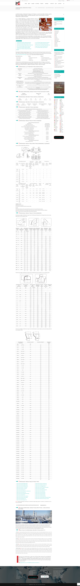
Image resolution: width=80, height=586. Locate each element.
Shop (41, 584)
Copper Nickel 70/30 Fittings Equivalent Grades (24, 43)
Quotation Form (34, 562)
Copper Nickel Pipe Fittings (58, 19)
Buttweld (37, 3)
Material (46, 3)
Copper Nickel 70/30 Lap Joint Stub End (41, 483)
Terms (37, 584)
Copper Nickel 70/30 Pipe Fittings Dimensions (41, 43)
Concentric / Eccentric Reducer (59, 60)
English (69, 0)
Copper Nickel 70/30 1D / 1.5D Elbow (21, 487)
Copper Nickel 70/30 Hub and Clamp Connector (42, 498)
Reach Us (38, 562)
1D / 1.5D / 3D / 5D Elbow (58, 56)
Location (59, 3)
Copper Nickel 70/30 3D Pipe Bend (40, 492)
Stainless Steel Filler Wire (32, 570)
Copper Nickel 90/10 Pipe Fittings (21, 54)
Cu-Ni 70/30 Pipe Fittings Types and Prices (41, 47)
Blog (56, 3)
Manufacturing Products (58, 71)
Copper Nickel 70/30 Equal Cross (21, 498)
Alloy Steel (56, 33)
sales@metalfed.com (43, 505)
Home (26, 3)
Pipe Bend (56, 64)
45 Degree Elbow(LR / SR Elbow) (59, 52)
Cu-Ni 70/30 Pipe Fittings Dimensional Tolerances (42, 42)
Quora (39, 584)
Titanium (56, 42)
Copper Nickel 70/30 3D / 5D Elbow (21, 488)
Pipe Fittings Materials (59, 28)
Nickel (56, 34)
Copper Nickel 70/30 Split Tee (20, 494)
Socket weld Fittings (58, 75)
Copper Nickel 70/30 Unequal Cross (21, 499)
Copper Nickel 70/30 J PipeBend (40, 488)
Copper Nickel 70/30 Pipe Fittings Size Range (23, 47)
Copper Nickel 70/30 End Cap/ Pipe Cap (41, 484)
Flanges (32, 3)
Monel (56, 35)
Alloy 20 (56, 43)
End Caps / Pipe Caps (58, 63)
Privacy (35, 584)
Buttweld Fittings (57, 74)
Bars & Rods (18, 578)
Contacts (52, 3)
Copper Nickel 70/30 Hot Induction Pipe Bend (41, 487)
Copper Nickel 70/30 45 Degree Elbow (22, 484)
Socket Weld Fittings (19, 572)
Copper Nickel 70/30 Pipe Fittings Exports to (41, 46)
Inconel (56, 36)
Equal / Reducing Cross (58, 61)
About (29, 3)
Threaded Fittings (57, 76)
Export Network (58, 97)
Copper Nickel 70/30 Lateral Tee (21, 492)
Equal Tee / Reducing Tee (58, 57)
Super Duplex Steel (57, 41)
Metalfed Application (59, 137)
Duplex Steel (56, 40)
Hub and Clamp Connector (58, 67)
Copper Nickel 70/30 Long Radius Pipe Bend (22, 493)
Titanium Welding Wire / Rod (33, 572)
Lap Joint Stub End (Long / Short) (59, 62)
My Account (43, 584)
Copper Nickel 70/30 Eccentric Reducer (22, 497)
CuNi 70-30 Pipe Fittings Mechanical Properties (24, 46)
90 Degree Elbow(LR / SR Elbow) (59, 53)
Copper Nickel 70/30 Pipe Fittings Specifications (24, 42)
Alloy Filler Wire (31, 571)
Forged (41, 3)
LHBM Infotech (31, 584)
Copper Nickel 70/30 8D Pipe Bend (40, 494)
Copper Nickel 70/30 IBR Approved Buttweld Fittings (43, 497)
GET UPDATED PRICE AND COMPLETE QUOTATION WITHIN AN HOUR (27, 505)
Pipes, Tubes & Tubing (19, 577)
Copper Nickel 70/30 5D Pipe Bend (40, 493)
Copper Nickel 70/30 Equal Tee (20, 489)
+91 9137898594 (28, 562)
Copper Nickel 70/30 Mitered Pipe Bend (41, 489)
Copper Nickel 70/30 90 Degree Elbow (22, 483)
